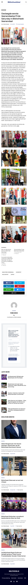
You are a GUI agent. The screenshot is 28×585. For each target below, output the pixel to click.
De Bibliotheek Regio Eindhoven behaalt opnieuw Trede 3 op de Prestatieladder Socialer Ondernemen (13, 554)
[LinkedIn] (14, 581)
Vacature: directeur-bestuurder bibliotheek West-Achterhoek (16, 393)
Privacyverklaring (6, 578)
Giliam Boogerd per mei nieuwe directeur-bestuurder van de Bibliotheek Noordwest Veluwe (11, 445)
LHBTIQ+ (12, 274)
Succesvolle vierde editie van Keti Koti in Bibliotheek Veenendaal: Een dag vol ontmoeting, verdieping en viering (7, 260)
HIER (18, 126)
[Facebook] (11, 581)
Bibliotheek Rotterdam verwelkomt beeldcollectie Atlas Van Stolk (12, 517)
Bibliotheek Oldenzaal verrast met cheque (12, 481)
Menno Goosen (14, 313)
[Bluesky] (17, 581)
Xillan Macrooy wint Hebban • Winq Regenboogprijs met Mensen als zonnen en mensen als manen (17, 402)
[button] (2, 2)
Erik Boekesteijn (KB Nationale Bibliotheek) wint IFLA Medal (15, 377)
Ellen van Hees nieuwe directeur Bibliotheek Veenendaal (6, 251)
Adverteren (20, 578)
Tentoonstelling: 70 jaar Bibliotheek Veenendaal (19, 250)
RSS (25, 578)
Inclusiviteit (5, 274)
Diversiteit (18, 272)
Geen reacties (20, 489)
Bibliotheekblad (14, 571)
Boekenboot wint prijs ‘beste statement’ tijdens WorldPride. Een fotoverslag (17, 385)
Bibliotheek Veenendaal (8, 272)
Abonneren (13, 578)
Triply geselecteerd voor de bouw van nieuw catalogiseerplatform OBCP (16, 410)
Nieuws (3, 9)
